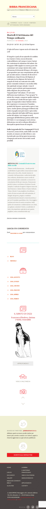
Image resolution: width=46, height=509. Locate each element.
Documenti (11, 475)
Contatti (25, 486)
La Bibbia (24, 467)
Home (9, 467)
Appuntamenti (26, 483)
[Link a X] (33, 507)
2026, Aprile (14, 294)
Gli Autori (10, 486)
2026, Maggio (15, 290)
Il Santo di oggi (23, 313)
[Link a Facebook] (28, 507)
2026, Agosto (15, 277)
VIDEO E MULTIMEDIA (23, 381)
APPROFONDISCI (23, 363)
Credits (19, 499)
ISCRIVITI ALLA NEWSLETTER (23, 455)
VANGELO (13, 261)
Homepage (13, 22)
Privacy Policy (11, 499)
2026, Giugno (15, 286)
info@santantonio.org (27, 497)
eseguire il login (16, 233)
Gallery (9, 478)
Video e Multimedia (28, 475)
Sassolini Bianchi (27, 478)
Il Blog (26, 22)
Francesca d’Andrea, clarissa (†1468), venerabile (23, 319)
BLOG (20, 22)
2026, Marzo (14, 299)
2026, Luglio (14, 281)
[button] (23, 397)
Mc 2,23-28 (10, 32)
